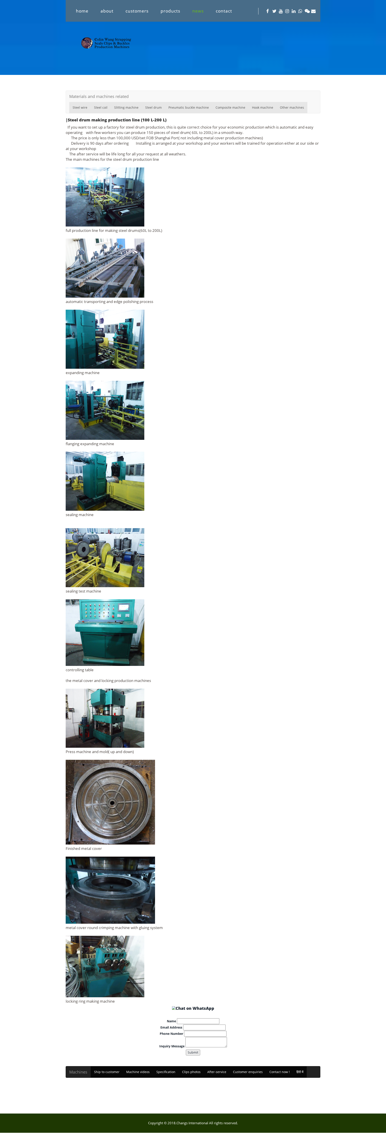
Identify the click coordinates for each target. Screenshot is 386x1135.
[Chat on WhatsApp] (193, 1008)
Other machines (292, 107)
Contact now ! (279, 1072)
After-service (216, 1072)
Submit (193, 1052)
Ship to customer (107, 1072)
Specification (165, 1072)
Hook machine (262, 107)
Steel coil (100, 107)
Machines (78, 1072)
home (82, 11)
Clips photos (191, 1072)
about (107, 11)
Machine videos (138, 1072)
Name (171, 1021)
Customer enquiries (248, 1072)
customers (137, 11)
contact (224, 11)
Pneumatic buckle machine (188, 107)
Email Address (171, 1027)
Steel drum (153, 107)
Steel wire (80, 107)
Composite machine (230, 107)
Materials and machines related (99, 96)
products (170, 11)
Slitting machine (126, 107)
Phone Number (171, 1033)
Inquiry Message (172, 1046)
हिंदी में (299, 1072)
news (198, 11)
